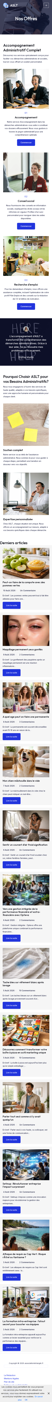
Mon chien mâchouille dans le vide (21, 780)
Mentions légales (11, 1378)
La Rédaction (9, 1375)
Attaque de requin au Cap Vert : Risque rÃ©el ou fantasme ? (24, 1256)
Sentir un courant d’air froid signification (25, 844)
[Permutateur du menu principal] (46, 5)
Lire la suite (11, 605)
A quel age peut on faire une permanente (26, 716)
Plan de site (9, 1382)
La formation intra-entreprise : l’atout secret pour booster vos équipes (24, 1323)
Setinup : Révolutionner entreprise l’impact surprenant (22, 1185)
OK (26, 1400)
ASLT (14, 5)
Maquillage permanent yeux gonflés (23, 649)
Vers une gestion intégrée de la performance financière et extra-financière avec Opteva (21, 912)
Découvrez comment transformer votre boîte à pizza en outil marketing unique (25, 1051)
